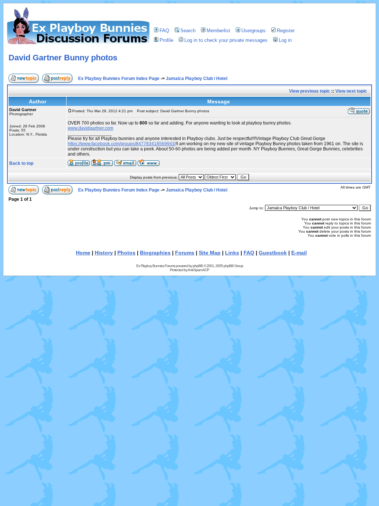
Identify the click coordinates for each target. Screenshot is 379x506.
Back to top (21, 163)
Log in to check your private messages (226, 40)
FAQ (164, 30)
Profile (166, 40)
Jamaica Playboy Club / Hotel (196, 78)
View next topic (351, 91)
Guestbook (273, 253)
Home (83, 253)
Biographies (155, 253)
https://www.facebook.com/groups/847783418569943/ (122, 143)
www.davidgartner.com (90, 128)
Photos (126, 253)
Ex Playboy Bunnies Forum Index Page (119, 78)
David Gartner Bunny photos (63, 57)
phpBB (198, 266)
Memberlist (218, 30)
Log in (285, 40)
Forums (184, 253)
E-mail (299, 253)
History (104, 253)
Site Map (210, 253)
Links (232, 253)
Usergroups (253, 30)
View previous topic (309, 91)
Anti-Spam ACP (198, 270)
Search (187, 30)
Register (286, 30)
